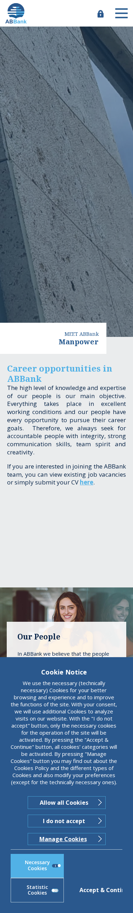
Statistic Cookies (37, 890)
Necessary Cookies (37, 865)
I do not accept (64, 821)
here (86, 482)
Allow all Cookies (64, 802)
